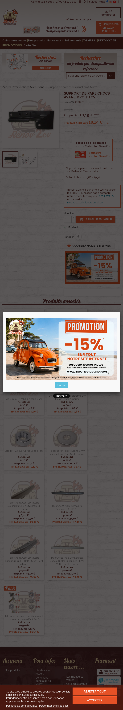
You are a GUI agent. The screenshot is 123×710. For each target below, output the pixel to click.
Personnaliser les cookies (54, 705)
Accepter (94, 700)
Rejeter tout (95, 691)
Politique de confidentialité (22, 705)
